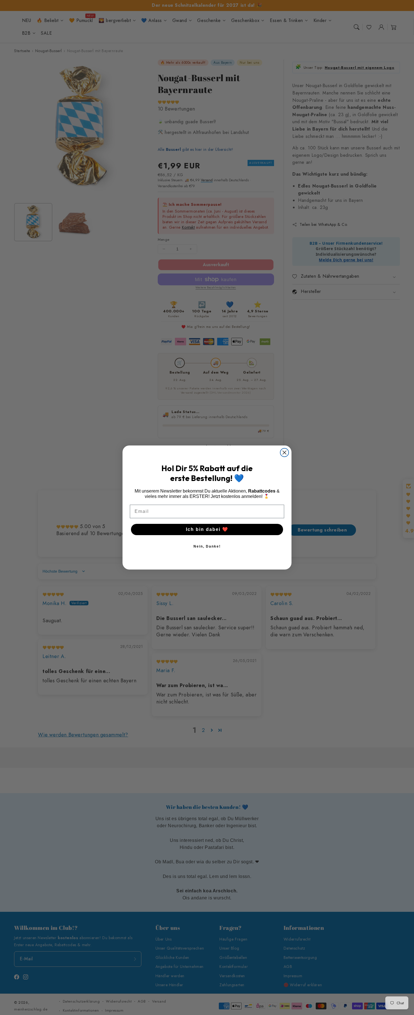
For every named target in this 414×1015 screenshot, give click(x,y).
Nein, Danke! (207, 546)
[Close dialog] (284, 452)
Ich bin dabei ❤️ (207, 529)
